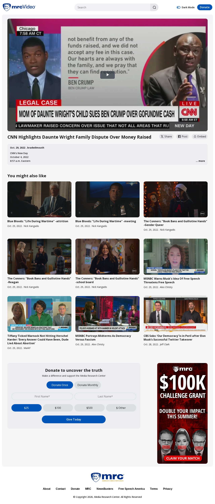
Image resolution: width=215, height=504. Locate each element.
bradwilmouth (35, 147)
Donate (205, 7)
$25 (26, 408)
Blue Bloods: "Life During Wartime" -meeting (105, 221)
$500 (90, 408)
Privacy (167, 488)
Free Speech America (131, 488)
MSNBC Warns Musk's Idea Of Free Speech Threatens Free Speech (172, 280)
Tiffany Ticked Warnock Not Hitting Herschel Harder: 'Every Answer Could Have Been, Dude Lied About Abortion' (38, 339)
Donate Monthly (87, 385)
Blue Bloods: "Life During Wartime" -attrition (37, 221)
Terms (154, 488)
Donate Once (60, 385)
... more (200, 160)
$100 (58, 408)
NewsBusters (105, 488)
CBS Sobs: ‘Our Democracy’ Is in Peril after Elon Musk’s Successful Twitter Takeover (175, 337)
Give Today (73, 419)
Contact (61, 488)
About (46, 488)
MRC (88, 488)
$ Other (121, 408)
